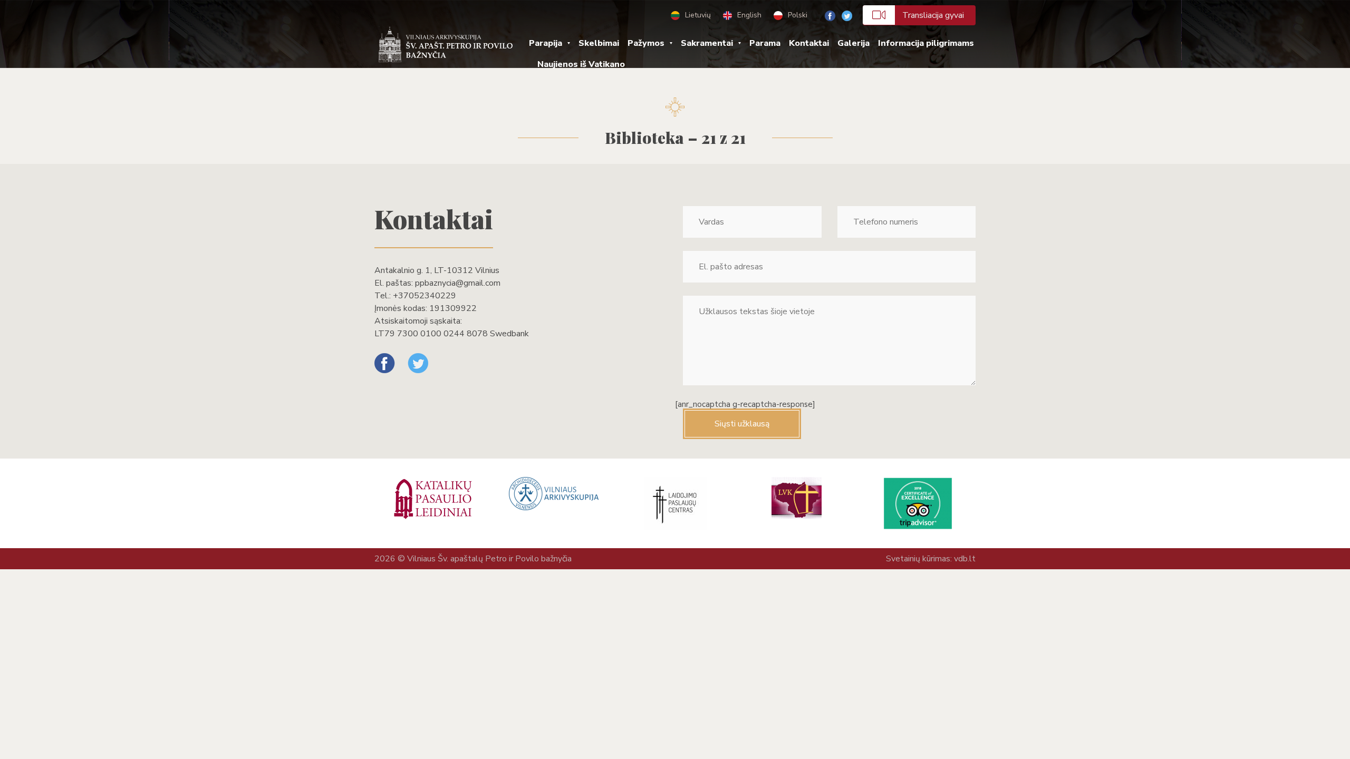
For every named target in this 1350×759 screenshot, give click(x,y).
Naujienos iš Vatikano (581, 64)
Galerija (853, 43)
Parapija (545, 43)
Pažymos (646, 43)
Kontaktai (809, 43)
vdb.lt (965, 559)
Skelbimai (598, 43)
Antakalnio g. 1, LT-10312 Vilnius (436, 270)
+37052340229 (424, 295)
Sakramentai (707, 43)
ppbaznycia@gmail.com (457, 283)
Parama (764, 43)
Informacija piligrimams (926, 43)
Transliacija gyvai (933, 15)
